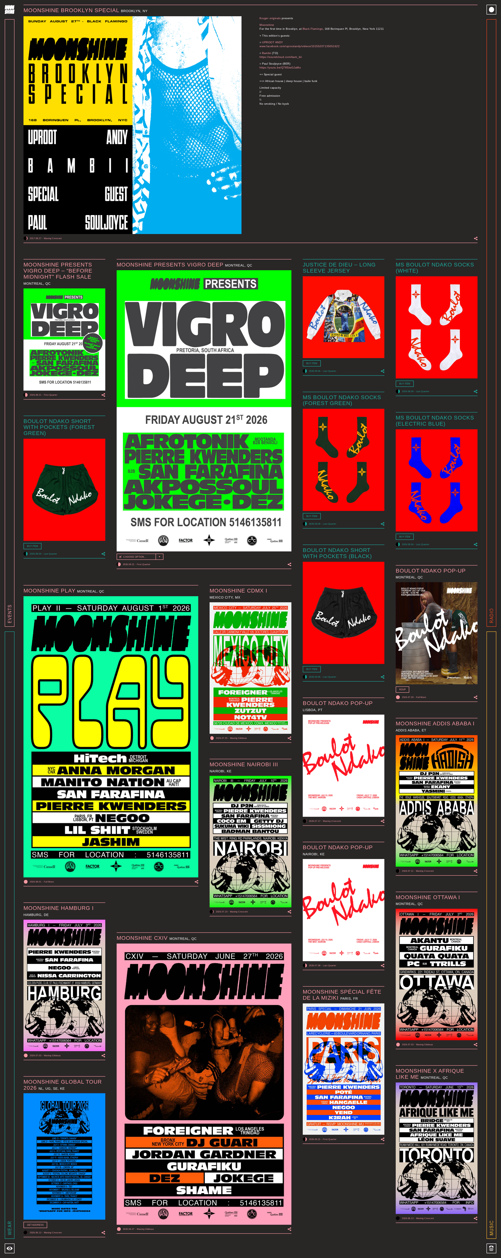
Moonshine (267, 24)
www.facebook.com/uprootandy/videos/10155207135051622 (300, 46)
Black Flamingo (313, 28)
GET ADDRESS (35, 1225)
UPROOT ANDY (272, 42)
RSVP (402, 689)
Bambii (266, 53)
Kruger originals (270, 18)
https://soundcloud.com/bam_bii (281, 57)
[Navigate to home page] (9, 9)
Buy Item (311, 363)
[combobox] (140, 557)
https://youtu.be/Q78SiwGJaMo (280, 67)
